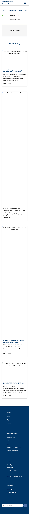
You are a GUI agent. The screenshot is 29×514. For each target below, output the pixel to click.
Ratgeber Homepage (12, 450)
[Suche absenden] (25, 505)
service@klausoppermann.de (14, 476)
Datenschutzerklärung (12, 492)
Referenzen (10, 441)
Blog (8, 419)
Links (8, 444)
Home (8, 416)
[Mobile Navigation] (25, 3)
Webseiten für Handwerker (14, 447)
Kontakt (9, 423)
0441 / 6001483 (13, 470)
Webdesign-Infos (11, 437)
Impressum (9, 489)
